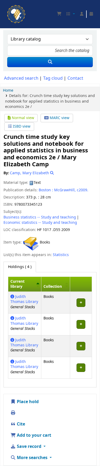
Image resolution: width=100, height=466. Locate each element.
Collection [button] (52, 286)
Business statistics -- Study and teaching (39, 217)
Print (21, 413)
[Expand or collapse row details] (81, 302)
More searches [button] (32, 458)
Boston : (46, 190)
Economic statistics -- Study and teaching (40, 222)
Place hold (27, 402)
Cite (20, 424)
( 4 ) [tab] (19, 267)
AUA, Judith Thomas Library (9, 7)
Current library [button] (17, 284)
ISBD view (21, 126)
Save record (29, 446)
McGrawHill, (65, 190)
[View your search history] (91, 14)
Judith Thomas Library (24, 299)
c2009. (82, 190)
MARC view (59, 118)
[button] (59, 14)
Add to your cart (33, 435)
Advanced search (21, 78)
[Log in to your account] (81, 14)
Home (8, 90)
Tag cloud (53, 78)
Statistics (61, 255)
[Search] (50, 62)
